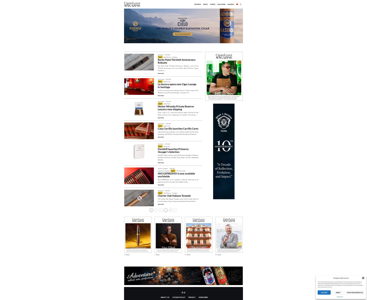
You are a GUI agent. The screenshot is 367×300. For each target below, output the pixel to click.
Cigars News (166, 81)
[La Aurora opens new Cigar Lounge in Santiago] (139, 86)
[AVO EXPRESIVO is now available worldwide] (139, 175)
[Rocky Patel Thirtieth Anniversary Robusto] (139, 62)
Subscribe (203, 297)
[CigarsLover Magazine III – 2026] (224, 76)
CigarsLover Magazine (164, 171)
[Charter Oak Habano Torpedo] (139, 198)
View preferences (355, 292)
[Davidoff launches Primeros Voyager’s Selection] (139, 151)
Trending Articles (180, 171)
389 (170, 210)
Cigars (160, 57)
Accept (324, 292)
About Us (165, 297)
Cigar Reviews (167, 57)
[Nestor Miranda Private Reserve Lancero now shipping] (139, 108)
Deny (338, 292)
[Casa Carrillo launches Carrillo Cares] (139, 130)
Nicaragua (174, 57)
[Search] (241, 4)
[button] (363, 278)
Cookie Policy (340, 296)
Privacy (191, 297)
